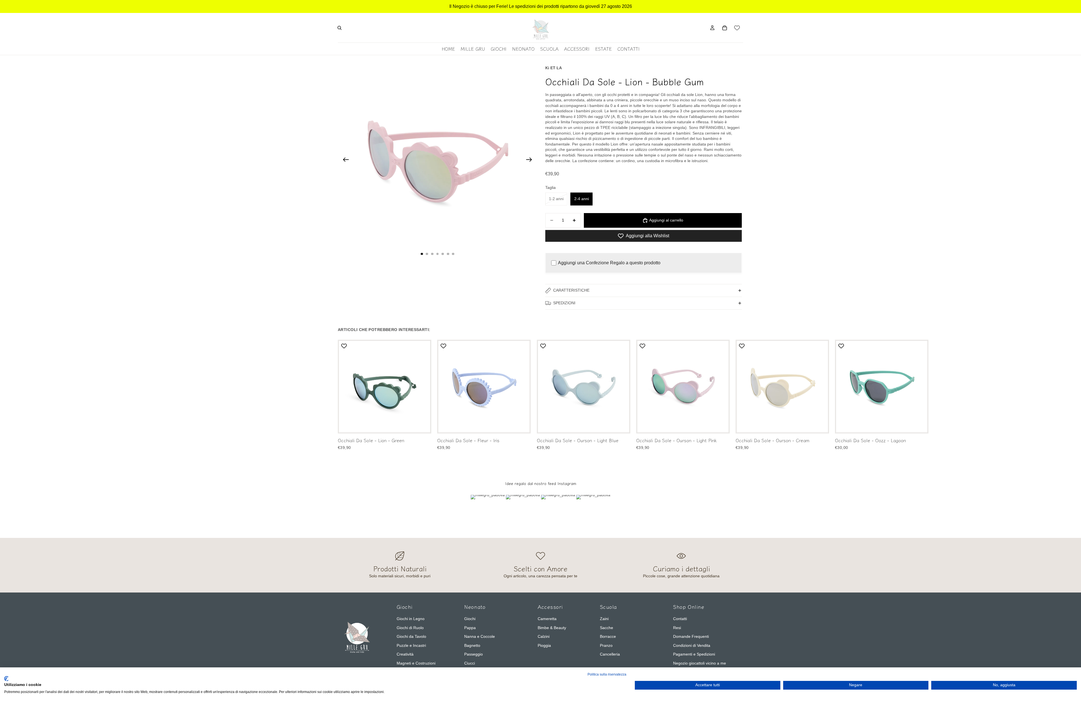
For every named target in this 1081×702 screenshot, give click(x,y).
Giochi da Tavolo (411, 636)
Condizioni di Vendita (691, 645)
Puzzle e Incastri (411, 645)
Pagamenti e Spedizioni (694, 654)
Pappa (470, 627)
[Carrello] (724, 28)
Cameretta (547, 618)
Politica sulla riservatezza (607, 674)
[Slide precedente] (344, 160)
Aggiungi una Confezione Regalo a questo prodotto (609, 262)
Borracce (608, 636)
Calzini (544, 636)
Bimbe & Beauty (552, 627)
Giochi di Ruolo (410, 627)
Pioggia (544, 645)
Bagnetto (472, 645)
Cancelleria (610, 654)
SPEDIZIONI (564, 303)
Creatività (405, 654)
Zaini (604, 618)
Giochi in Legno (411, 618)
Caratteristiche (571, 290)
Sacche (606, 627)
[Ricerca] (339, 28)
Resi (677, 627)
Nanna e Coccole (479, 636)
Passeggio (473, 654)
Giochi (469, 618)
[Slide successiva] (530, 160)
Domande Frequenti (691, 636)
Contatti (680, 618)
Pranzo (606, 645)
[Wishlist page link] (737, 28)
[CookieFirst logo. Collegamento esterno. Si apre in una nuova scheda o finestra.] (6, 678)
